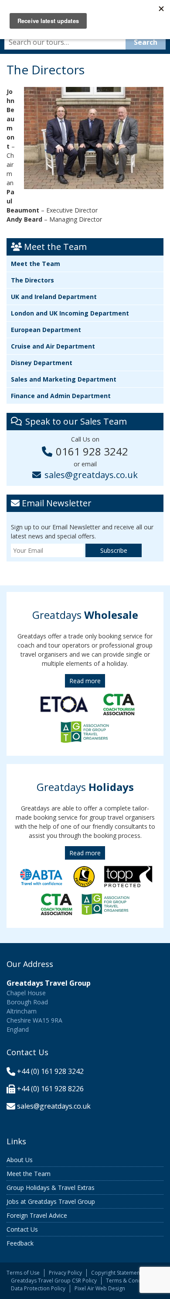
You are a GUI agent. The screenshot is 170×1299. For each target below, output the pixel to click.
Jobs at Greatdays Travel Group (51, 1201)
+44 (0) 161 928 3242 (50, 1071)
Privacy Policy (65, 1272)
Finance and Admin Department (61, 396)
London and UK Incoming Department (70, 313)
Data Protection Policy (38, 1288)
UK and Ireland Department (54, 296)
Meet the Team (35, 263)
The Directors (32, 280)
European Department (46, 330)
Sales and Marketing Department (63, 379)
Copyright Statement (116, 1272)
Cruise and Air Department (53, 346)
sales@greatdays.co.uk (91, 475)
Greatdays (85, 615)
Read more (85, 681)
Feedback (20, 1243)
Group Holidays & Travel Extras (51, 1187)
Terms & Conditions (130, 1280)
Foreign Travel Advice (37, 1215)
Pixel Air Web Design (100, 1288)
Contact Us (22, 1229)
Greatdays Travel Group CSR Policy (54, 1280)
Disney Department (41, 363)
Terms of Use (23, 1272)
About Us (20, 1160)
